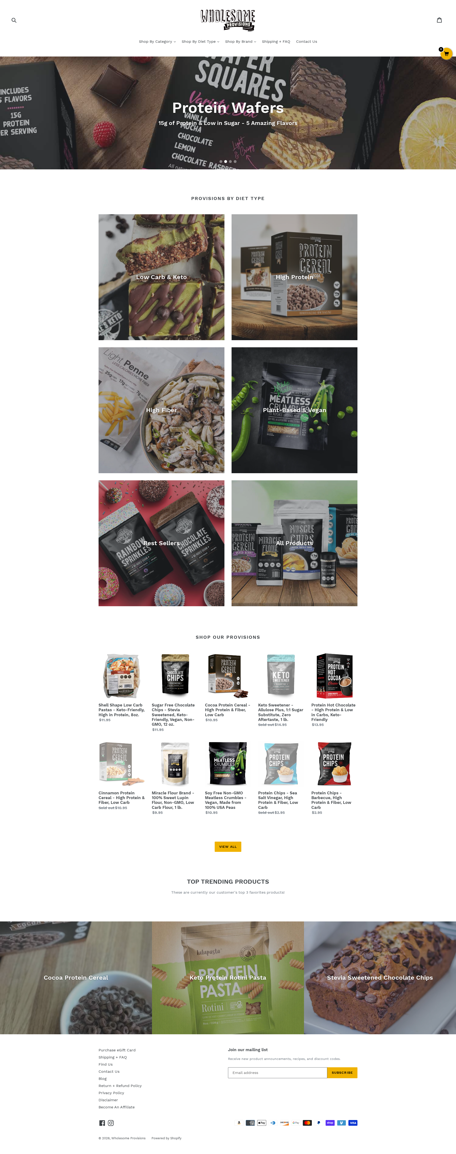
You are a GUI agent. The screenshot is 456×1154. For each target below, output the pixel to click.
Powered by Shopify (166, 1138)
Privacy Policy (111, 1093)
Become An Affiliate (117, 1107)
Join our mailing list (248, 1049)
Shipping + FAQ (276, 41)
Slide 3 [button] (230, 161)
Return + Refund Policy (120, 1085)
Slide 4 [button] (235, 161)
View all (228, 847)
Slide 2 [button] (225, 161)
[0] (446, 54)
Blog (103, 1078)
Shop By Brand (239, 41)
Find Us (106, 1064)
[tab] (220, 161)
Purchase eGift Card (117, 1050)
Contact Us (306, 41)
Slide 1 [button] (220, 161)
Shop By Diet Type (199, 41)
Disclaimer (108, 1100)
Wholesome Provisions (128, 1138)
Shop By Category (156, 41)
